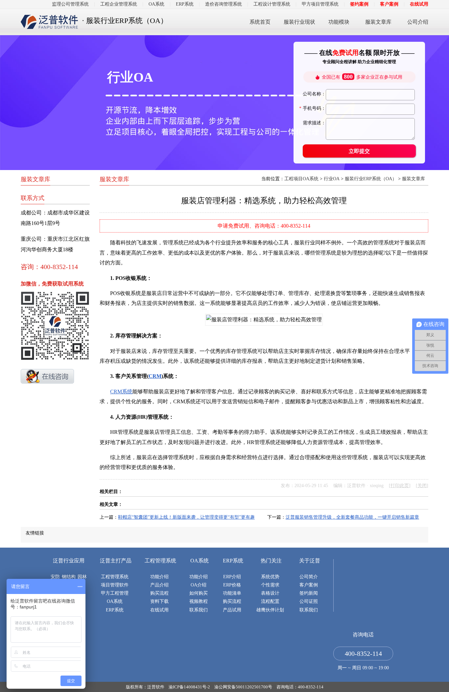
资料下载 (159, 601)
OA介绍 (198, 584)
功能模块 (338, 22)
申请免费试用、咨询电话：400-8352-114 (264, 226)
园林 (82, 576)
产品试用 (232, 609)
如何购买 (198, 593)
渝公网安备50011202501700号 (243, 686)
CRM (155, 376)
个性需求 (270, 584)
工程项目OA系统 (301, 178)
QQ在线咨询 (47, 376)
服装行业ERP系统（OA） (371, 178)
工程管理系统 (115, 576)
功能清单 (232, 593)
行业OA (332, 178)
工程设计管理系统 (271, 4)
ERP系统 (185, 4)
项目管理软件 (115, 584)
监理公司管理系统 (70, 4)
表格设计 (270, 593)
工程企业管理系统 (118, 4)
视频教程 (198, 601)
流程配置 (270, 601)
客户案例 (389, 4)
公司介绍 (417, 22)
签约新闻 (308, 593)
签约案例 (359, 4)
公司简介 (308, 576)
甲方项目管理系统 (320, 4)
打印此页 (399, 485)
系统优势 (270, 576)
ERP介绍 (232, 576)
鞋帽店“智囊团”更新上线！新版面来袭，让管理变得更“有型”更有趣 (186, 517)
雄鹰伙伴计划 (270, 609)
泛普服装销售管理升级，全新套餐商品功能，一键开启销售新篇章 (352, 517)
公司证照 (308, 601)
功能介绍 (159, 576)
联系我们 (198, 609)
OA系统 (156, 4)
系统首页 (260, 22)
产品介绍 (159, 584)
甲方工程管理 (115, 593)
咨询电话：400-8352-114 (299, 686)
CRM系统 (121, 391)
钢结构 (69, 576)
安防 (55, 576)
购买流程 (159, 593)
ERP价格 (232, 584)
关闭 (422, 485)
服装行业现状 (299, 22)
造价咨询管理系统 (223, 4)
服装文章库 (378, 22)
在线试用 (419, 4)
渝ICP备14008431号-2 (189, 686)
